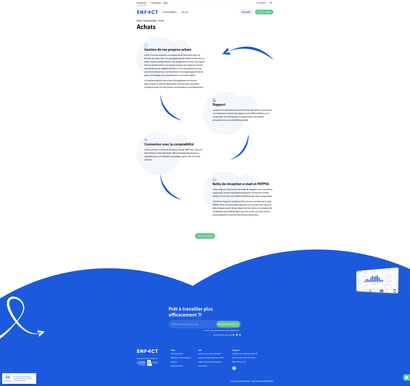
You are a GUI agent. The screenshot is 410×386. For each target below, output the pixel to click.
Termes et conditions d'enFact (240, 381)
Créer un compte (264, 12)
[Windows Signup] (237, 334)
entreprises (7, 381)
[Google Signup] (233, 334)
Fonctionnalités (169, 12)
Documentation (177, 353)
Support (174, 362)
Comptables (159, 2)
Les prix (185, 12)
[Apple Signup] (240, 334)
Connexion (246, 12)
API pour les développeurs (181, 357)
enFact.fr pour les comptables (209, 353)
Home (139, 20)
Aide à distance (177, 366)
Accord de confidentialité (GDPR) (262, 381)
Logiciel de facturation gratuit (209, 362)
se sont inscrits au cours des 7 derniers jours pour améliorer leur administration (22, 378)
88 (7, 377)
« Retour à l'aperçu (205, 236)
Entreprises (141, 2)
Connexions (202, 366)
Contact (262, 2)
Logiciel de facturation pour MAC (211, 357)
